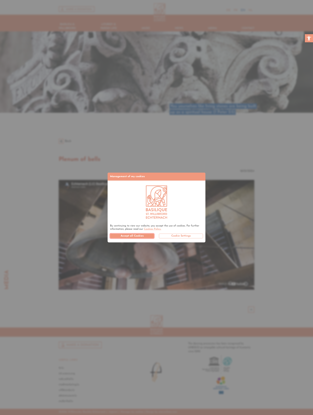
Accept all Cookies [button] (132, 236)
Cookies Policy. (152, 229)
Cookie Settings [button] (181, 236)
